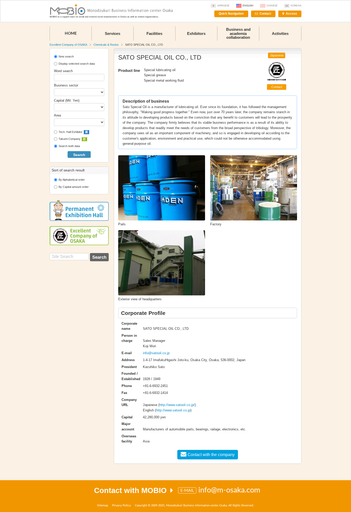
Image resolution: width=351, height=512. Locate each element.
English (248, 5)
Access (291, 13)
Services (112, 33)
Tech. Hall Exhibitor (73, 131)
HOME (71, 33)
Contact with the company (211, 454)
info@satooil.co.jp (156, 353)
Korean (296, 5)
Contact (265, 13)
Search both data (69, 146)
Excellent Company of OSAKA (68, 44)
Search (79, 155)
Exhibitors (196, 33)
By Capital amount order (74, 186)
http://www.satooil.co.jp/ (177, 405)
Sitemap (102, 505)
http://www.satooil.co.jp (173, 410)
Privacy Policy (121, 505)
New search (66, 56)
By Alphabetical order (72, 179)
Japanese (223, 5)
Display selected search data (77, 63)
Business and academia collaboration (238, 33)
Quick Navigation (231, 13)
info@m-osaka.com (229, 490)
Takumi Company (72, 138)
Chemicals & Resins (106, 44)
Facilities (154, 33)
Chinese (272, 5)
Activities (280, 33)
